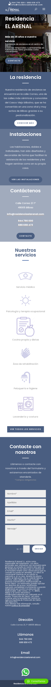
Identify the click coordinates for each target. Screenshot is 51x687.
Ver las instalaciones (25, 179)
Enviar (39, 548)
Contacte (14, 60)
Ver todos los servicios (25, 429)
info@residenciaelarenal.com (25, 214)
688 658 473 (33, 2)
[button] (36, 681)
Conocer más (25, 123)
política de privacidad (21, 605)
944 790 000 (18, 2)
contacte (25, 236)
